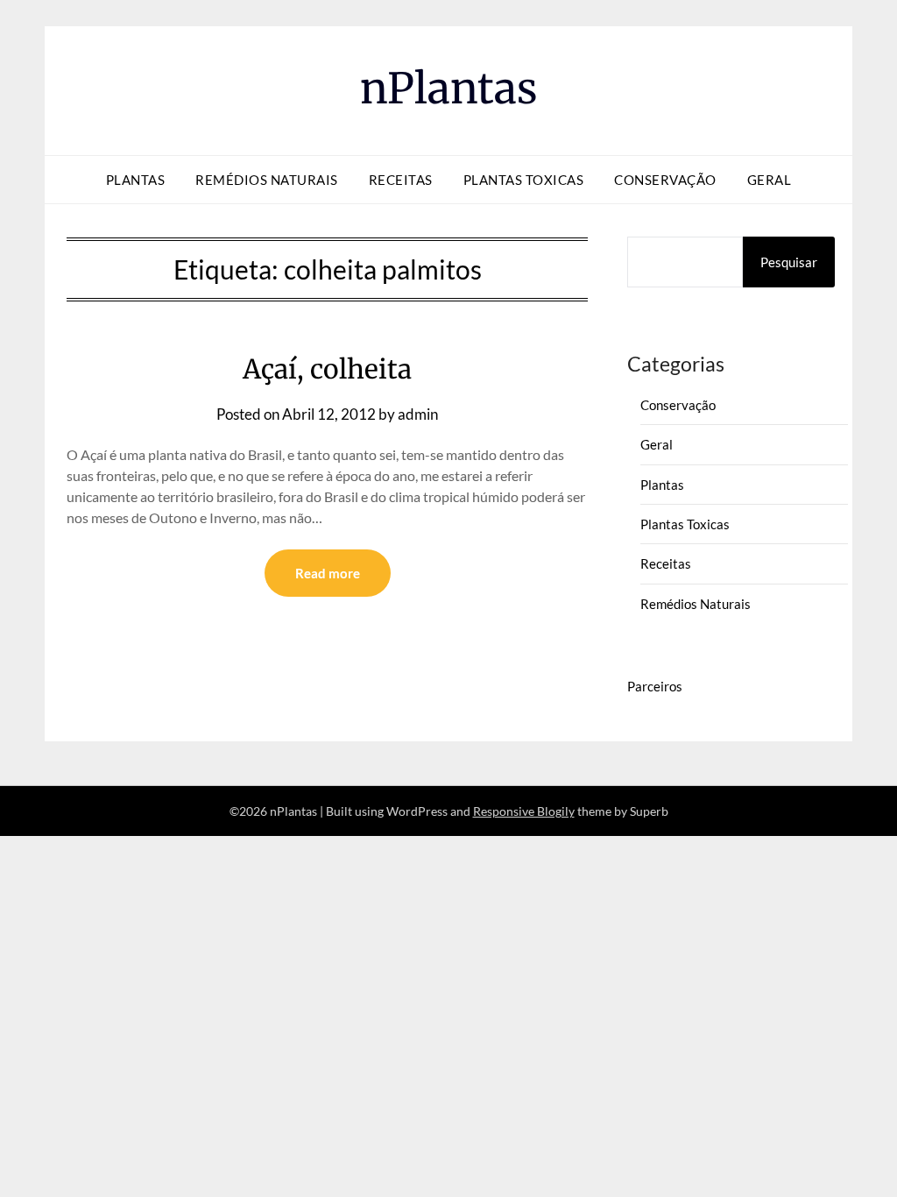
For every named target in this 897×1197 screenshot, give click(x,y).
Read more (327, 573)
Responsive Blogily (524, 811)
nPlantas (449, 88)
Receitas (401, 180)
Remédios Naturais (266, 180)
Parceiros (654, 686)
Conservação (665, 180)
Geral (769, 180)
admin (418, 414)
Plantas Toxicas (523, 180)
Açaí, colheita (327, 369)
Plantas (136, 180)
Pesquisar (788, 262)
